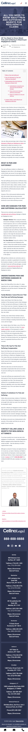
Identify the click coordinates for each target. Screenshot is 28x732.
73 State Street (14, 624)
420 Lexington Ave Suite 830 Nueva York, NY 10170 (14, 580)
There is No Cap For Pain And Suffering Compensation (16, 91)
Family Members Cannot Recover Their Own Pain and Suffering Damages (17, 87)
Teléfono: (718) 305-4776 (14, 586)
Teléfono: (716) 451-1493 (14, 563)
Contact (7, 457)
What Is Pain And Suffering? (12, 75)
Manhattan (5, 484)
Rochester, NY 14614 (14, 626)
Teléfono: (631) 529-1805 (14, 608)
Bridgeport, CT (14, 683)
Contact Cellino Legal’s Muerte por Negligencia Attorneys (13, 100)
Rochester (19, 484)
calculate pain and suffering (8, 214)
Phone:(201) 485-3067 (14, 710)
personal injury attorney (14, 266)
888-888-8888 (21, 3)
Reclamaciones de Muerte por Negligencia (18, 46)
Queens (13, 486)
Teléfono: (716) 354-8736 (14, 655)
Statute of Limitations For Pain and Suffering (17, 95)
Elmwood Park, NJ (14, 701)
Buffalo (10, 484)
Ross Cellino (10, 472)
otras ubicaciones (20, 486)
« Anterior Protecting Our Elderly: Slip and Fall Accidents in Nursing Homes (13, 513)
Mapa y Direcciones (14, 569)
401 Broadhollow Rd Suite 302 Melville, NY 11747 (14, 603)
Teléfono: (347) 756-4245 (14, 673)
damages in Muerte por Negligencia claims (12, 143)
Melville (14, 484)
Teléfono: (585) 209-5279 (14, 629)
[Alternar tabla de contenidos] (23, 71)
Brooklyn (4, 486)
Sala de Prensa (14, 571)
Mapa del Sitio (20, 721)
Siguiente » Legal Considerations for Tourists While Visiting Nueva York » (14, 521)
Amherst (14, 646)
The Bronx (8, 486)
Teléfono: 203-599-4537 (14, 692)
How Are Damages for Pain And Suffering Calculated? (13, 78)
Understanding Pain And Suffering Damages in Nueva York (13, 82)
